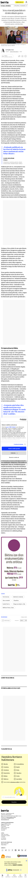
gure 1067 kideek (11, 427)
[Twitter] (9, 850)
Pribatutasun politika (5, 835)
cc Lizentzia (3, 838)
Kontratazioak (4, 828)
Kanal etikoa (3, 839)
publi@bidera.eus (10, 818)
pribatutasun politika (14, 782)
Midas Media (3, 844)
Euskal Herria (6, 604)
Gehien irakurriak (7, 678)
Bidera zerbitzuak (4, 843)
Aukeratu (13, 453)
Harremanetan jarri (5, 819)
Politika (17, 5)
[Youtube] (19, 850)
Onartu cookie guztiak (14, 448)
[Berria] (5, 811)
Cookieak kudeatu (18, 444)
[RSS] (22, 850)
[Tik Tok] (25, 850)
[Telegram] (5, 850)
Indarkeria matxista (18, 596)
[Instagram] (15, 850)
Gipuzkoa (16, 600)
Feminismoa (6, 596)
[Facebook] (12, 850)
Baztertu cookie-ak (14, 457)
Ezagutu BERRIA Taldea (6, 823)
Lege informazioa (4, 834)
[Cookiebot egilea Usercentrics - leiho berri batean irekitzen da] (20, 420)
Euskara (22, 5)
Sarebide (3, 830)
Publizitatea (3, 826)
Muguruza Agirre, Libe (19, 604)
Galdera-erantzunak (5, 827)
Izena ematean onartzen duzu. (14, 782)
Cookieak (3, 836)
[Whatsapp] (2, 850)
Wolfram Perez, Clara (8, 607)
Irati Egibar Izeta (10, 49)
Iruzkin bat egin (7, 620)
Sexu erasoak (6, 600)
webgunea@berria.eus (11, 817)
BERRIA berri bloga (5, 825)
